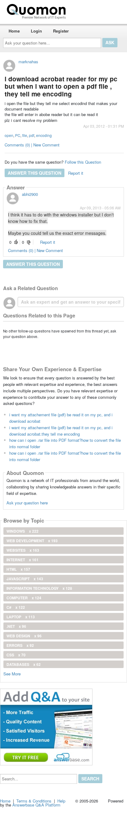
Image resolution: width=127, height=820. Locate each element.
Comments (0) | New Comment (32, 145)
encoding (44, 135)
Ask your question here (27, 503)
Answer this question (34, 173)
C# (15, 607)
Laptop (20, 617)
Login (36, 31)
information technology (39, 588)
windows (22, 531)
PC (17, 135)
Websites (22, 550)
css (16, 655)
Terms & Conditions (33, 801)
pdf (31, 135)
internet (22, 559)
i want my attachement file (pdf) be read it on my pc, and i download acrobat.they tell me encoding (61, 431)
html (18, 569)
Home (14, 31)
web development (32, 540)
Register (61, 31)
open (9, 135)
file (24, 135)
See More (12, 673)
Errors (20, 645)
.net (16, 626)
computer (23, 597)
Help (61, 801)
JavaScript (24, 578)
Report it (75, 173)
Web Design (24, 636)
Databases (23, 664)
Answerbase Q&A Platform (36, 805)
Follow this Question (83, 162)
